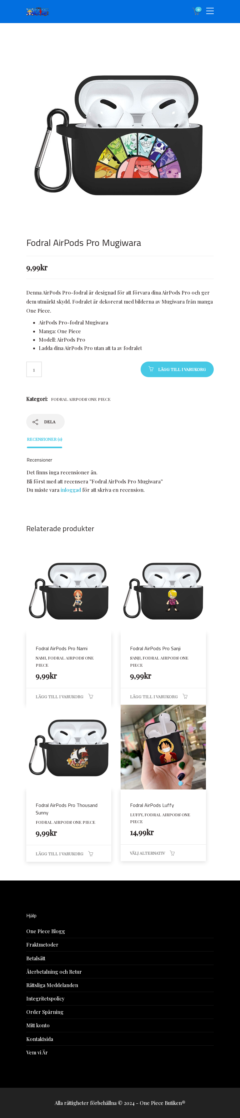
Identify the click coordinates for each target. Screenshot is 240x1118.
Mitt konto (38, 1025)
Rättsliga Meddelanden (52, 985)
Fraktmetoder (42, 944)
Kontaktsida (39, 1039)
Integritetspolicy (45, 998)
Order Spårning (44, 1012)
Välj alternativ (147, 853)
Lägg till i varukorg (182, 369)
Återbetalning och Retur (54, 971)
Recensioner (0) (44, 439)
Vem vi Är (37, 1052)
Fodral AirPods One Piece (81, 399)
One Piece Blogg (45, 931)
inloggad (71, 490)
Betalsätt (35, 958)
